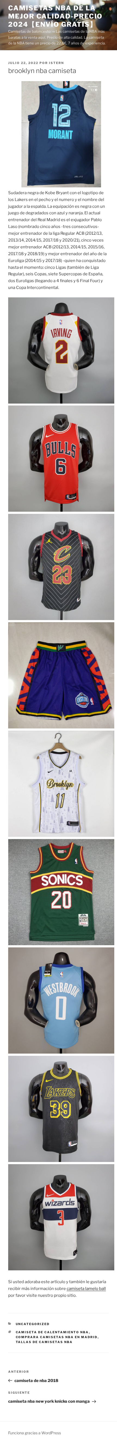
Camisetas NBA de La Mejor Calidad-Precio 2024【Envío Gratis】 (55, 16)
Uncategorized (33, 1324)
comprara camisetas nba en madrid (57, 1337)
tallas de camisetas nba (44, 1342)
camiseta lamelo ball (86, 1288)
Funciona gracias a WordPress (34, 1432)
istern (56, 63)
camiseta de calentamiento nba (52, 1332)
